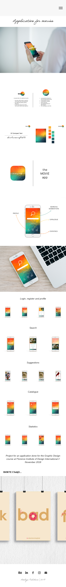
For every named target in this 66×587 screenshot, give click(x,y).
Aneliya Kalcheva (33, 8)
